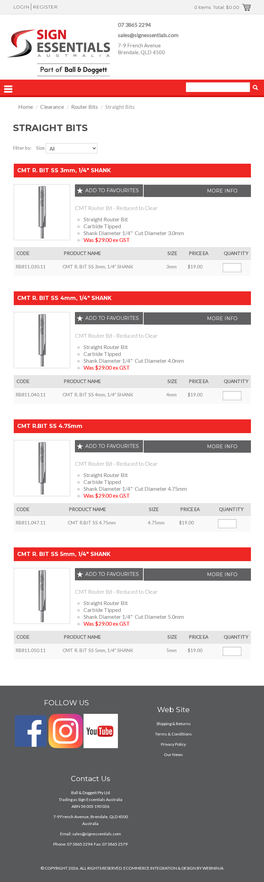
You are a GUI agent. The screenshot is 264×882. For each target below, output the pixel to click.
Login (21, 7)
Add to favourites (112, 190)
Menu (8, 89)
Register (45, 7)
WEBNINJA (212, 868)
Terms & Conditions (173, 733)
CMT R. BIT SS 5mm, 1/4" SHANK (64, 554)
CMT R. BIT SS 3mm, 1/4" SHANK (64, 170)
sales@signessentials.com (148, 35)
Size (40, 148)
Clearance (52, 106)
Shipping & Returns (173, 723)
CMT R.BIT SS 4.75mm (49, 426)
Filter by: (22, 148)
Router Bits (84, 106)
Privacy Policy (173, 744)
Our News (173, 754)
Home (25, 106)
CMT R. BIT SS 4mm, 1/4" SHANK (64, 298)
